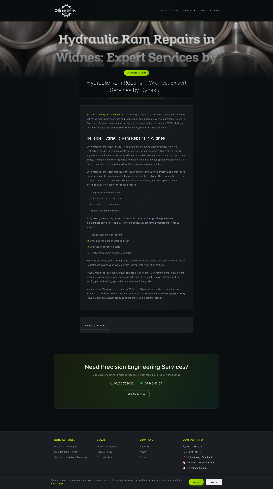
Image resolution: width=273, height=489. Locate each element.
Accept (196, 482)
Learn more (57, 483)
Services (189, 10)
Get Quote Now (136, 394)
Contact (214, 10)
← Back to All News (94, 325)
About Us (145, 446)
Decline (214, 482)
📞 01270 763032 (122, 383)
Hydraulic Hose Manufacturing (70, 457)
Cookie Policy (104, 457)
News (203, 10)
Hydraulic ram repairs (98, 114)
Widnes (117, 114)
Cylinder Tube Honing (65, 451)
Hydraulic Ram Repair (65, 446)
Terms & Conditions (107, 446)
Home (164, 10)
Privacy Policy (104, 451)
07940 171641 (154, 383)
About (175, 10)
